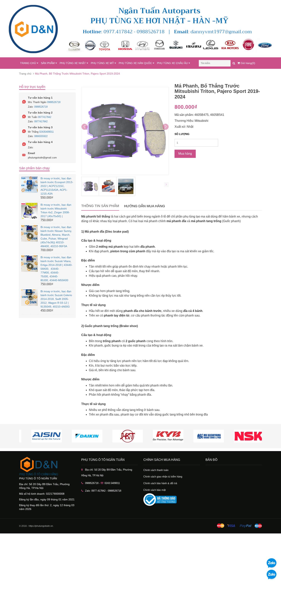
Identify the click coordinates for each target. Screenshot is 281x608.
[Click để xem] (125, 131)
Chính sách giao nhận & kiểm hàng (162, 476)
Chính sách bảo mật (154, 490)
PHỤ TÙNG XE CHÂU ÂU (172, 63)
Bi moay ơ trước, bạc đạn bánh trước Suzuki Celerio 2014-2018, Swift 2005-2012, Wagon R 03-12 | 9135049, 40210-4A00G (56, 299)
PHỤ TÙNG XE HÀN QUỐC (136, 63)
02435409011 (46, 131)
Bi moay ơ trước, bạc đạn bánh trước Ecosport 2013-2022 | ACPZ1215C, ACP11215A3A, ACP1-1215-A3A (57, 186)
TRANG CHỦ (28, 63)
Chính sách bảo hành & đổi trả (160, 483)
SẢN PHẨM (48, 63)
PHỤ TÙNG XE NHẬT (73, 63)
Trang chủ (25, 73)
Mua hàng (185, 153)
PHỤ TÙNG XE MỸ (103, 63)
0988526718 (53, 102)
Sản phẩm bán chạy (34, 168)
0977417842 (44, 117)
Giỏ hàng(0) (247, 63)
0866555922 (41, 136)
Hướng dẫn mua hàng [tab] (144, 206)
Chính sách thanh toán (155, 470)
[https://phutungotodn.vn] (47, 466)
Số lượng (182, 134)
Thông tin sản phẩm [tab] (100, 206)
